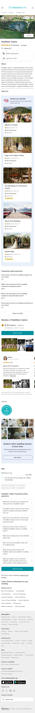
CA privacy (4, 624)
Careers (15, 619)
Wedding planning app (7, 652)
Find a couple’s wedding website (10, 664)
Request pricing (17, 569)
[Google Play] (20, 683)
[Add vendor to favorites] (32, 17)
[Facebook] (2, 690)
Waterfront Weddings (6, 606)
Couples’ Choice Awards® (21, 631)
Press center (22, 619)
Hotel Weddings (20, 591)
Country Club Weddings (19, 594)
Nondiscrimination (6, 619)
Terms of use (4, 622)
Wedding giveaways (6, 655)
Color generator (29, 655)
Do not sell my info (24, 622)
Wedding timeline (18, 655)
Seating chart (15, 643)
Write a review (17, 333)
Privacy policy (13, 622)
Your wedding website (7, 640)
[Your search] (2, 17)
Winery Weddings (6, 594)
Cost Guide (29, 643)
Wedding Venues (6, 588)
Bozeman (4, 12)
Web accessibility (13, 624)
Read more (4, 91)
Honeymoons (15, 657)
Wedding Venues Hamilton (8, 488)
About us (14, 617)
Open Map (29, 475)
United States (9, 699)
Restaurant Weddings (7, 597)
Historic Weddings (6, 603)
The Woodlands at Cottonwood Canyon (16, 187)
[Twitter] (6, 690)
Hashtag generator (20, 652)
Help (2, 645)
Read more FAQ (17, 313)
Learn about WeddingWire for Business (11, 671)
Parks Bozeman (21, 485)
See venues (17, 457)
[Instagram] (14, 690)
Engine (23, 643)
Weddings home (5, 617)
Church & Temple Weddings (8, 600)
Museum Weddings (24, 600)
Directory (3, 631)
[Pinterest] (10, 690)
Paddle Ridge (9, 251)
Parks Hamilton (20, 488)
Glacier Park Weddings (12, 221)
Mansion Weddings (20, 597)
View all (29, 35)
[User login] (32, 7)
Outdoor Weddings (20, 606)
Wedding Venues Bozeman (8, 485)
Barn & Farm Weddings (7, 591)
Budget (30, 640)
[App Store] (7, 683)
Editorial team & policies (24, 617)
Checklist (17, 640)
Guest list (24, 640)
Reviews (10, 631)
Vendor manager (5, 643)
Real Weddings (5, 657)
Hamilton (11, 12)
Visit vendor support (6, 674)
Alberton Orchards (11, 125)
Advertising (30, 619)
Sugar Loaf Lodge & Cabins (14, 155)
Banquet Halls (17, 603)
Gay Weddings (5, 634)
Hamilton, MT (7, 48)
